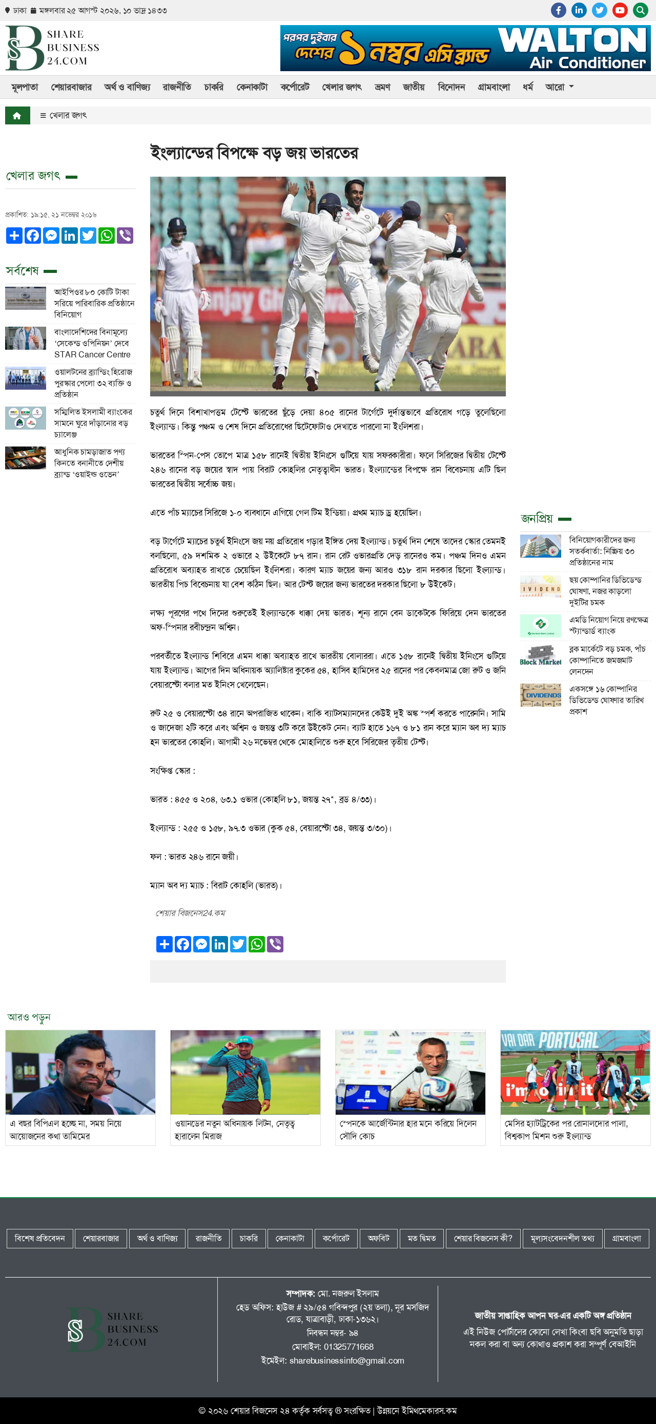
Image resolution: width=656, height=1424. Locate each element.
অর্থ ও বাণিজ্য (127, 87)
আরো (556, 87)
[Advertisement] (585, 343)
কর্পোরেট (295, 87)
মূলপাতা (25, 87)
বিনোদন (451, 87)
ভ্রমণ (382, 87)
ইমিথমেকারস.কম (429, 1410)
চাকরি (213, 87)
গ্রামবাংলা (493, 87)
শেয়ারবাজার (71, 87)
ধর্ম (528, 87)
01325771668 (349, 1346)
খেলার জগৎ (342, 87)
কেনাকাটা (252, 87)
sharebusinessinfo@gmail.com (347, 1360)
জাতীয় (414, 87)
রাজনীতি (177, 87)
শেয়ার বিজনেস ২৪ (260, 1410)
